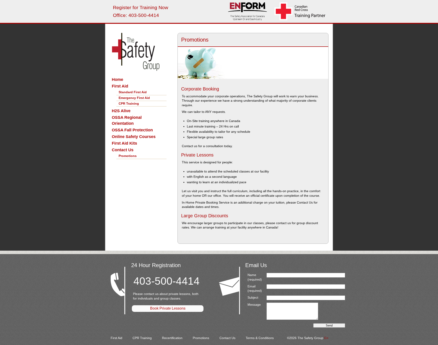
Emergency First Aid (134, 98)
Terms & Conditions (260, 338)
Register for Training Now (140, 7)
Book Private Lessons (167, 308)
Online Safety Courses (134, 136)
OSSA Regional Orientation (127, 120)
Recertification (172, 338)
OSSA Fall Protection (132, 130)
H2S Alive (121, 111)
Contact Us (122, 150)
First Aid (120, 86)
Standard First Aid (133, 92)
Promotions (128, 156)
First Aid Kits (124, 143)
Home (117, 79)
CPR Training (129, 103)
